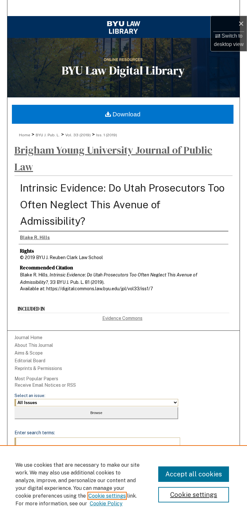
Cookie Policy (106, 503)
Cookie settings (107, 496)
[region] (123, 484)
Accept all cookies (193, 474)
